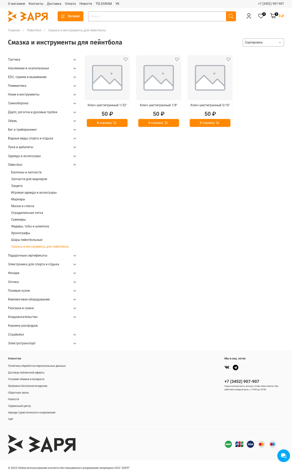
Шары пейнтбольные (26, 240)
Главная (14, 30)
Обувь (12, 121)
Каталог (74, 16)
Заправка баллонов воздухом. (28, 386)
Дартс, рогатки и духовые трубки (32, 112)
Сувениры (18, 219)
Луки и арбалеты (20, 147)
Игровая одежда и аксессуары (34, 192)
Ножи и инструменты (23, 94)
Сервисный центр (19, 406)
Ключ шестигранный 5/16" (210, 105)
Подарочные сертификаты (27, 255)
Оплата (70, 4)
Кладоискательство (23, 317)
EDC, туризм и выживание (27, 77)
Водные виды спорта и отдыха (30, 138)
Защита (17, 186)
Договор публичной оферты (26, 372)
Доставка (54, 4)
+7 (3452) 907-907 (271, 4)
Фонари (13, 273)
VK (117, 4)
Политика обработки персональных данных (37, 366)
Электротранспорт (22, 343)
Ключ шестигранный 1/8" (158, 105)
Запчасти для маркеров (29, 179)
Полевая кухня (19, 291)
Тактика (14, 59)
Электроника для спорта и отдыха (33, 264)
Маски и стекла (22, 206)
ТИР (10, 419)
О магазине (16, 4)
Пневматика (17, 86)
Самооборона (18, 103)
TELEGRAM (104, 4)
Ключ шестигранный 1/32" (107, 105)
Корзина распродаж (23, 325)
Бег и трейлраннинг (22, 129)
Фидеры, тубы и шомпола (30, 226)
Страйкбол (16, 334)
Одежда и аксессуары (24, 156)
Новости (85, 4)
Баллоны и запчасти (26, 172)
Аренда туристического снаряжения (31, 412)
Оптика (13, 282)
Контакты (36, 4)
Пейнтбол (34, 30)
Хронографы (20, 233)
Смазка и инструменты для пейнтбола (40, 246)
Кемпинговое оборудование (29, 299)
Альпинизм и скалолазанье (28, 68)
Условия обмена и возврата (26, 379)
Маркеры (18, 199)
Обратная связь (18, 392)
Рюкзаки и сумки (21, 308)
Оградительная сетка (27, 213)
